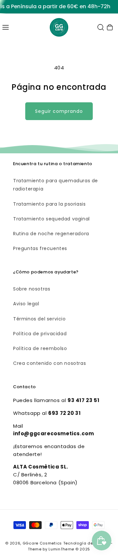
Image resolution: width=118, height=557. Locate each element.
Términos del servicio (39, 319)
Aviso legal (26, 303)
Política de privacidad (40, 333)
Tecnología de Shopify (86, 543)
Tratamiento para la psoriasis (49, 204)
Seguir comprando (59, 111)
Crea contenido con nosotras (49, 363)
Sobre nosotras (31, 289)
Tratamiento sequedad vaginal (51, 218)
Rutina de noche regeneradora (51, 233)
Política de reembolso (40, 348)
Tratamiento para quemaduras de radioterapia (55, 184)
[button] (5, 27)
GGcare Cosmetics (42, 543)
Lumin (61, 549)
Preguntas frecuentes (40, 248)
